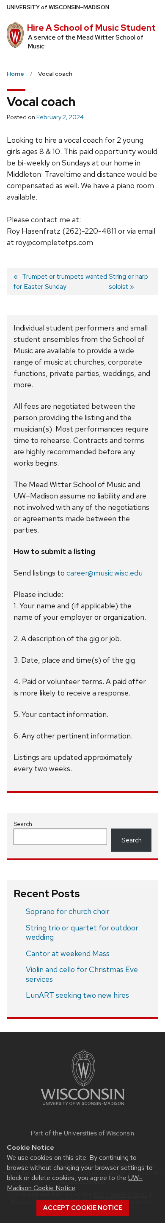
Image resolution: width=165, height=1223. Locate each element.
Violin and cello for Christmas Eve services (82, 974)
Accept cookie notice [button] (82, 1208)
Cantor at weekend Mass (68, 953)
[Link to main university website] (82, 1106)
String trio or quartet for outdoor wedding (82, 932)
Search (23, 824)
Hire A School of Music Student (91, 27)
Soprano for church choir (68, 911)
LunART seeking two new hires (77, 995)
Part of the (82, 1133)
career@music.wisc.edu (104, 573)
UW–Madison (58, 7)
